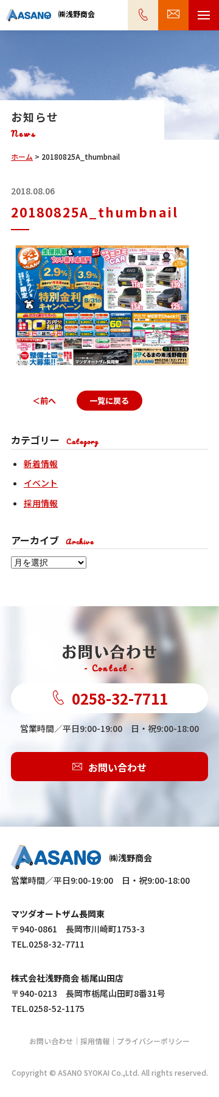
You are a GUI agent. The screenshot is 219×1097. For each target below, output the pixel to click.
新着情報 (41, 463)
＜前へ (44, 400)
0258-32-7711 (120, 698)
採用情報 (41, 503)
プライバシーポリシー (153, 1041)
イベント (41, 483)
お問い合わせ (117, 766)
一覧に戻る (109, 400)
